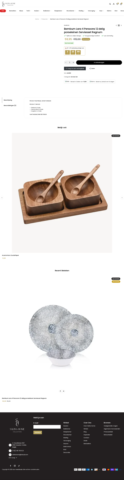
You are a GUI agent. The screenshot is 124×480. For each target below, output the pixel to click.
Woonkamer (70, 11)
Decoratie (66, 452)
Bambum (66, 25)
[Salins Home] (8, 4)
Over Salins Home (89, 426)
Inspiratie (87, 435)
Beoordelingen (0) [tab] (10, 105)
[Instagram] (15, 466)
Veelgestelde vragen (111, 426)
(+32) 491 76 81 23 (18, 451)
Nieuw (21, 11)
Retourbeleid (108, 435)
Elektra (109, 11)
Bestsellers (12, 11)
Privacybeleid (108, 432)
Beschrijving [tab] (8, 100)
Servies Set (74, 77)
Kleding (81, 11)
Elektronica (67, 447)
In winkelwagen (99, 62)
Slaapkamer (58, 11)
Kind (116, 11)
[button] (60, 391)
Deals (85, 441)
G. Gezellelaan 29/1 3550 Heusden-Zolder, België (19, 445)
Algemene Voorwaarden (112, 429)
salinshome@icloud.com (20, 455)
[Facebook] (10, 466)
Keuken (36, 11)
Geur (100, 11)
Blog (85, 432)
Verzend (38, 432)
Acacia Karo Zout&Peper (10, 255)
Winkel (86, 429)
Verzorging (91, 11)
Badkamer (46, 11)
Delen (93, 68)
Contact (86, 438)
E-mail (36, 423)
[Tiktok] (19, 466)
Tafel (28, 11)
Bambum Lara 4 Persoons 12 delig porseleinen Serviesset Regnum (24, 398)
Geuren (65, 444)
